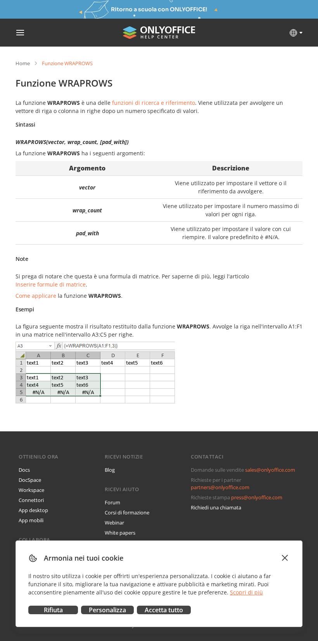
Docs (24, 469)
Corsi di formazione (127, 512)
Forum (112, 502)
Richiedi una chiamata (216, 507)
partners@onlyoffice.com (220, 487)
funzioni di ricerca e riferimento (153, 102)
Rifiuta (53, 610)
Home (23, 63)
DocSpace (30, 479)
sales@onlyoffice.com (270, 469)
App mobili (31, 520)
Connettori (31, 500)
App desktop (33, 510)
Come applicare (36, 295)
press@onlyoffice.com (256, 497)
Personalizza (107, 610)
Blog (110, 469)
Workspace (31, 489)
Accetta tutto (164, 610)
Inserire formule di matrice (51, 284)
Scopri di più (246, 592)
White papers (120, 532)
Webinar (114, 522)
